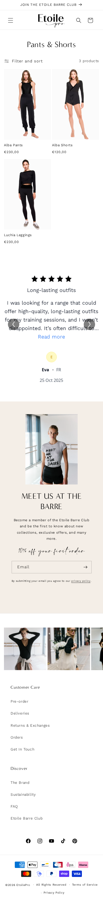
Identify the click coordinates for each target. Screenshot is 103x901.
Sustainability (23, 794)
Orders (17, 737)
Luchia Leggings (18, 235)
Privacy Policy (54, 892)
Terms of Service (85, 884)
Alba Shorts (62, 145)
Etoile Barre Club (27, 818)
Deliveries (20, 713)
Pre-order (19, 701)
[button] (10, 20)
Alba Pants (13, 145)
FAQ (14, 806)
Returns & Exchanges (30, 725)
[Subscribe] (85, 567)
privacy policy (80, 581)
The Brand (20, 782)
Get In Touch (22, 749)
